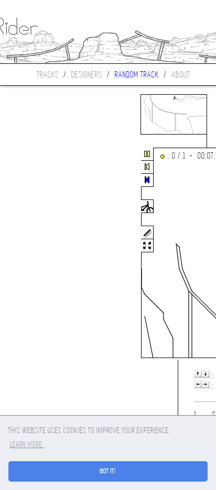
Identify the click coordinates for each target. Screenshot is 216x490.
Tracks (48, 74)
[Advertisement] (44, 253)
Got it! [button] (108, 471)
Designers (86, 74)
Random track (137, 74)
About (180, 74)
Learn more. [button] (27, 444)
